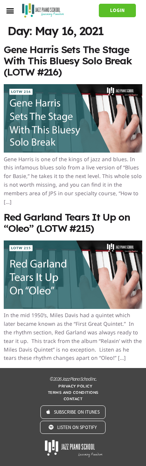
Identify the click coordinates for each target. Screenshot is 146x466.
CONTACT (73, 399)
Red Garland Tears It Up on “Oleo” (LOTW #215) (67, 222)
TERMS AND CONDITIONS (73, 392)
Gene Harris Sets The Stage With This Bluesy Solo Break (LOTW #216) (68, 61)
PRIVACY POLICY (75, 386)
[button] (10, 10)
